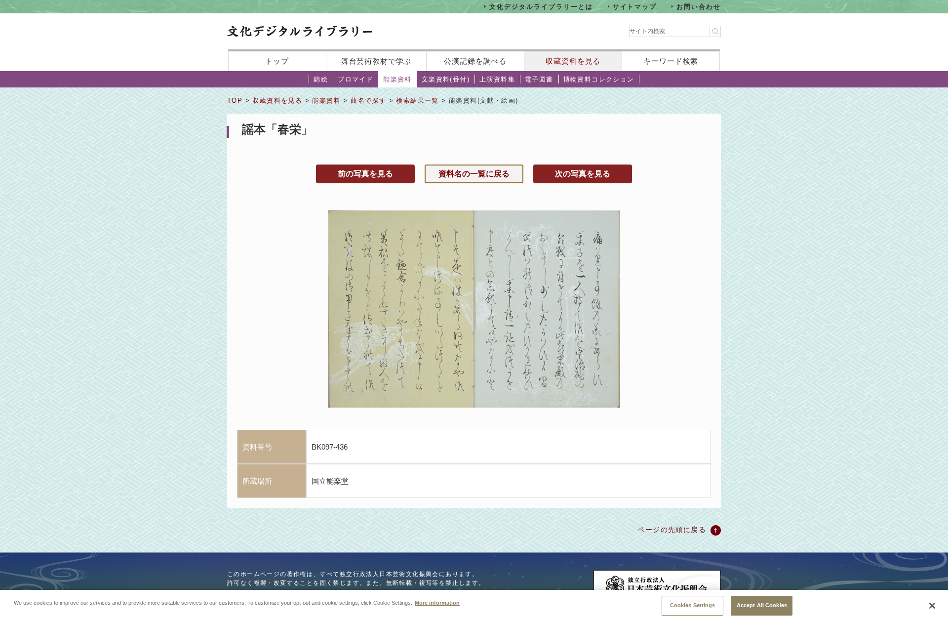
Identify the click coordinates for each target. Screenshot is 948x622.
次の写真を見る (582, 173)
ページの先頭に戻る (671, 530)
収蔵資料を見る (573, 61)
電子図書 (539, 79)
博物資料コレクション (598, 79)
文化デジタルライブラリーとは (540, 6)
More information (437, 602)
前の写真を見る (365, 173)
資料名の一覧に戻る (474, 173)
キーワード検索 (670, 61)
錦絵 (321, 79)
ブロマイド (355, 79)
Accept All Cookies (762, 605)
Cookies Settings (692, 605)
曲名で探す (368, 100)
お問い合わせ (698, 6)
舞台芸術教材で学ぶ (376, 61)
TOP (234, 100)
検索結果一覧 (417, 100)
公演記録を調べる (475, 61)
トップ (277, 61)
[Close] (932, 606)
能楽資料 (397, 79)
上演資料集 (497, 79)
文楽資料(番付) (446, 79)
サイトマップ (635, 6)
